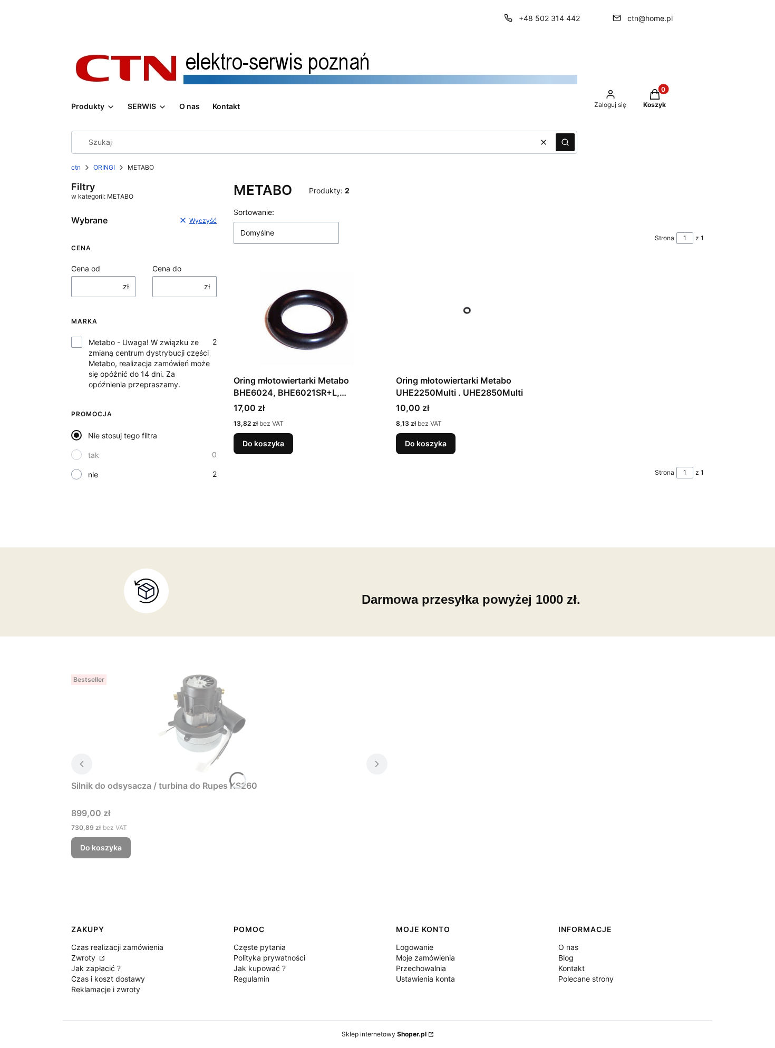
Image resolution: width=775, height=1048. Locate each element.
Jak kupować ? (260, 968)
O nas (568, 947)
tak (93, 454)
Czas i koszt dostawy (108, 978)
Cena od (85, 268)
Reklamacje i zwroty (105, 989)
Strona (664, 238)
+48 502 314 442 (549, 18)
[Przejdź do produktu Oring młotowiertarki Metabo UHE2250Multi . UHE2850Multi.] (468, 317)
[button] (565, 142)
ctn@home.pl (650, 18)
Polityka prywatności (269, 957)
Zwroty (84, 957)
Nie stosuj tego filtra (122, 435)
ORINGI (104, 167)
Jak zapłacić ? (96, 968)
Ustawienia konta (425, 978)
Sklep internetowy (384, 1034)
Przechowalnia (421, 968)
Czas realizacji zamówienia (117, 947)
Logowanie (414, 947)
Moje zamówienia (425, 957)
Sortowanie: (254, 212)
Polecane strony (586, 978)
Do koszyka (263, 443)
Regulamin (251, 978)
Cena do (166, 268)
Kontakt (571, 968)
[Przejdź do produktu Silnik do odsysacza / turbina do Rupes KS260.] (203, 723)
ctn (76, 167)
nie (93, 474)
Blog (566, 957)
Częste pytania (260, 947)
